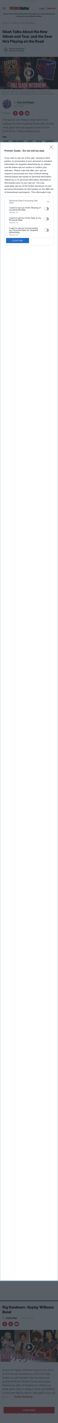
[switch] (46, 208)
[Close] (52, 148)
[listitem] (29, 202)
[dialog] (29, 711)
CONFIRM (17, 241)
